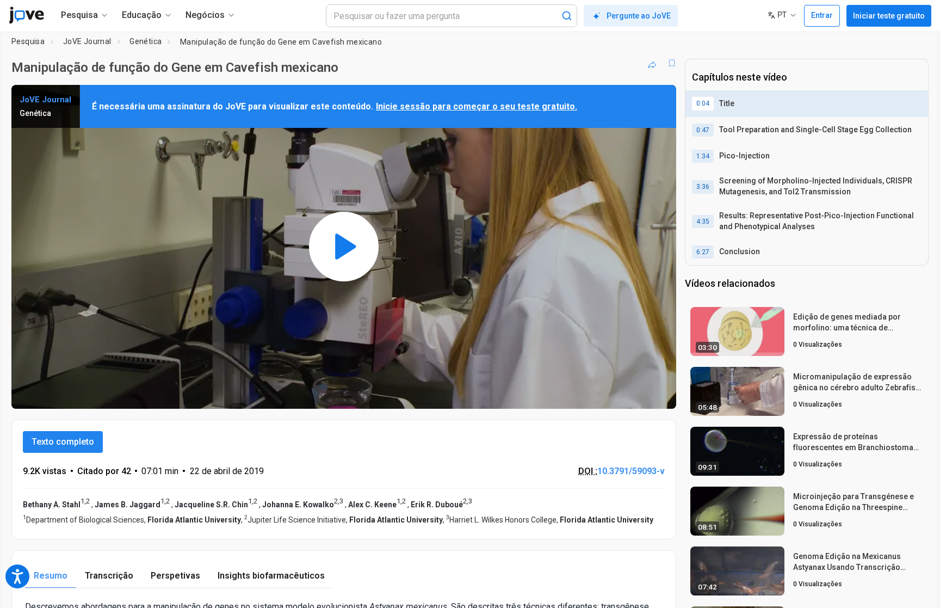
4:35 (702, 221)
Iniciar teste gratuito (889, 15)
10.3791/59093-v (631, 471)
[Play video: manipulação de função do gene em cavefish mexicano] (343, 246)
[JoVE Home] (26, 15)
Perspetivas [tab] (175, 575)
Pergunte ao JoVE (639, 15)
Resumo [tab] (50, 575)
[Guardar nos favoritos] (671, 63)
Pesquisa (28, 41)
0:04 (702, 103)
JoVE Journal (87, 41)
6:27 (702, 252)
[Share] (652, 63)
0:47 (702, 130)
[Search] (566, 15)
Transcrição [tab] (109, 575)
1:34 (702, 156)
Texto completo (63, 442)
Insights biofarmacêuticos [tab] (271, 575)
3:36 (702, 187)
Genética (145, 41)
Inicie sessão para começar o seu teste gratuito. (476, 106)
